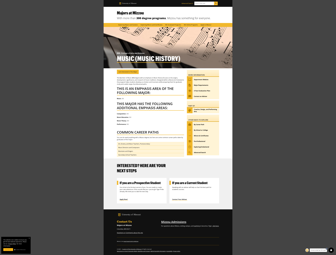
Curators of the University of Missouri (132, 249)
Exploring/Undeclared (198, 146)
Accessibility (169, 251)
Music (120, 99)
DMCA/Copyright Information (158, 251)
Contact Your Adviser (179, 199)
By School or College (198, 130)
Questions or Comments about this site (130, 233)
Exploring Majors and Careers (128, 25)
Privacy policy (176, 251)
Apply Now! (124, 199)
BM (118, 53)
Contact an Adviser (197, 96)
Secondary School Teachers (127, 155)
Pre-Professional (196, 141)
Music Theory (123, 121)
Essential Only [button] (8, 249)
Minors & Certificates (198, 135)
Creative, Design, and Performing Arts (202, 110)
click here (216, 226)
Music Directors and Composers (129, 147)
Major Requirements (198, 85)
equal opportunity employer (131, 241)
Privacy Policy (12, 244)
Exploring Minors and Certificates (151, 25)
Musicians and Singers (125, 151)
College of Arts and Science (133, 53)
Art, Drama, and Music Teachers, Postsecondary (134, 144)
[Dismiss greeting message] (327, 249)
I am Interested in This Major (127, 72)
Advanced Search (187, 3)
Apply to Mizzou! (206, 25)
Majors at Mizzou (130, 12)
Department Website (198, 79)
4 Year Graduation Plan (199, 90)
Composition (123, 114)
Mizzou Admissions (173, 222)
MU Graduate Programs (173, 25)
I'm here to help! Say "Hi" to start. (318, 250)
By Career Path (196, 124)
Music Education (124, 117)
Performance (123, 124)
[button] (20, 249)
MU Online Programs (191, 25)
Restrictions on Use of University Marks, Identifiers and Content (133, 251)
